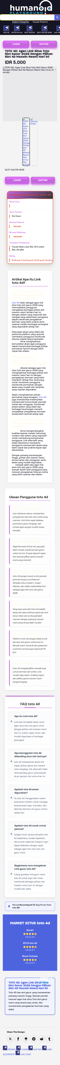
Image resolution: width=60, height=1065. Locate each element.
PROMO (11, 1049)
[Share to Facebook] (18, 1039)
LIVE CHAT (25, 1054)
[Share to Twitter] (10, 1039)
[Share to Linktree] (26, 1039)
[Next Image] (55, 94)
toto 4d (15, 302)
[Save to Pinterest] (33, 1039)
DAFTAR (44, 44)
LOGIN (16, 44)
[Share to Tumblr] (49, 1039)
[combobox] (27, 17)
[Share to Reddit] (41, 1039)
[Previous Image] (5, 94)
